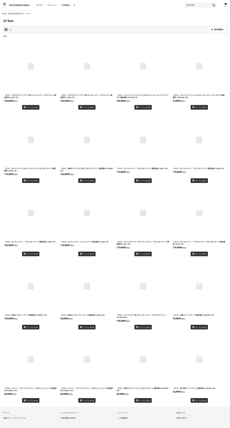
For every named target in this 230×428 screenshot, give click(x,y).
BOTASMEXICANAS (19, 5)
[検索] (213, 5)
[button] (4, 5)
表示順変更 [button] (218, 29)
